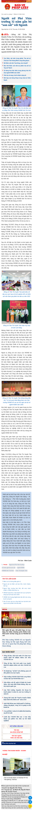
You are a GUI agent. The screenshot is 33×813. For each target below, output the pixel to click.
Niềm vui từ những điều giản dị (12, 581)
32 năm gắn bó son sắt (8, 567)
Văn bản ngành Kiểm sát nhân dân (16, 736)
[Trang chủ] (16, 7)
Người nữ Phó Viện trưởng (16, 564)
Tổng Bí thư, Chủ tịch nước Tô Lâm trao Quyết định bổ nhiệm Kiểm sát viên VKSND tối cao (17, 657)
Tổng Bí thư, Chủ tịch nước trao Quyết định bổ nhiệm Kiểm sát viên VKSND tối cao (17, 665)
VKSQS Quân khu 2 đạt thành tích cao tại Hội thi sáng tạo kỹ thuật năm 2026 (17, 593)
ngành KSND (20, 567)
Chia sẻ (30, 798)
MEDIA (4, 609)
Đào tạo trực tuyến (20, 812)
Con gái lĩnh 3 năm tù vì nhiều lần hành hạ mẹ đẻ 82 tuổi (17, 712)
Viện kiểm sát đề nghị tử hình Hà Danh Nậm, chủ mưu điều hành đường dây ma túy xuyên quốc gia (17, 684)
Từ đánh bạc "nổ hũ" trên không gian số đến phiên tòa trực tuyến (17, 672)
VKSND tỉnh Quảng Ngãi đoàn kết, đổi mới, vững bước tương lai (17, 598)
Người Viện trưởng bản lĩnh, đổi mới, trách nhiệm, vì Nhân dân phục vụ (17, 589)
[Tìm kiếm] (30, 806)
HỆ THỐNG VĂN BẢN (16, 726)
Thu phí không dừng (8, 812)
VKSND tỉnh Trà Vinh (8, 570)
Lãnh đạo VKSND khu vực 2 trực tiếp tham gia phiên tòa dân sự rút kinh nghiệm (17, 718)
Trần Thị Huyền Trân (21, 570)
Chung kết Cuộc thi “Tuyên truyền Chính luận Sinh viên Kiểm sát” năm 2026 (17, 698)
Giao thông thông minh (19, 810)
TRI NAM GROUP (7, 810)
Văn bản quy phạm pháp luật (16, 731)
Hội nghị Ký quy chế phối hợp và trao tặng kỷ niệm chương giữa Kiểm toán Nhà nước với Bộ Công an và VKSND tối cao (16, 632)
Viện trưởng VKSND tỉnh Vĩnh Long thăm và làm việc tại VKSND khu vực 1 (17, 677)
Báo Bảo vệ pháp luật (9, 743)
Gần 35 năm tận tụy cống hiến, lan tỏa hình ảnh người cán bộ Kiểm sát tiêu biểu (17, 602)
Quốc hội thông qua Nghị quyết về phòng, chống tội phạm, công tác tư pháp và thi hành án (17, 705)
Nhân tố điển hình (19, 14)
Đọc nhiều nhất (8, 652)
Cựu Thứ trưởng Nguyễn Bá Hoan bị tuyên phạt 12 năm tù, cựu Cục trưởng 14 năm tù (17, 692)
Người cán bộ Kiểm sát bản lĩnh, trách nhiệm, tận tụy (17, 585)
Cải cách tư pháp (6, 14)
